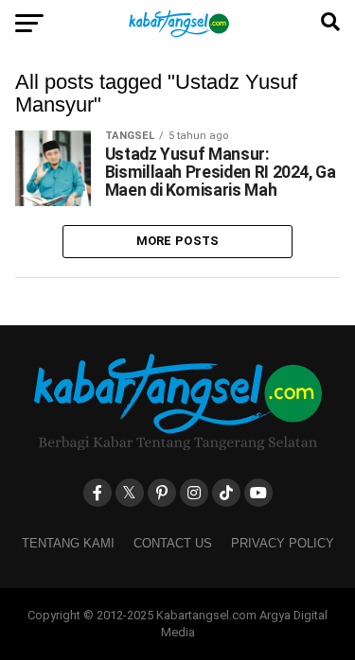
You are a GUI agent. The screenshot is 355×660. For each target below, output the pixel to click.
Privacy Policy (282, 543)
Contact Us (172, 543)
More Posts (178, 241)
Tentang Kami (68, 543)
